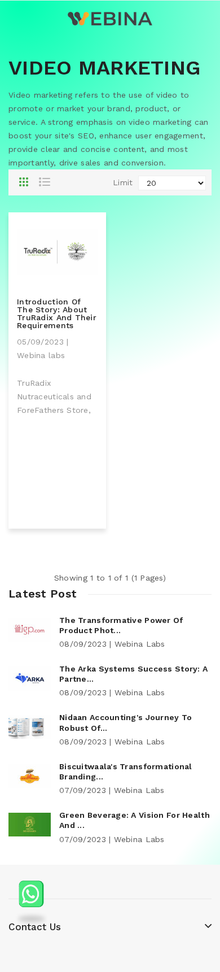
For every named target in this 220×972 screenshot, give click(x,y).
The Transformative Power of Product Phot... (121, 625)
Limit (123, 182)
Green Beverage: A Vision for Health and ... (134, 820)
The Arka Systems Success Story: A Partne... (133, 673)
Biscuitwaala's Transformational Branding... (125, 771)
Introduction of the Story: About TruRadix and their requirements (56, 313)
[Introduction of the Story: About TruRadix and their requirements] (57, 250)
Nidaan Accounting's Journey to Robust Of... (125, 722)
